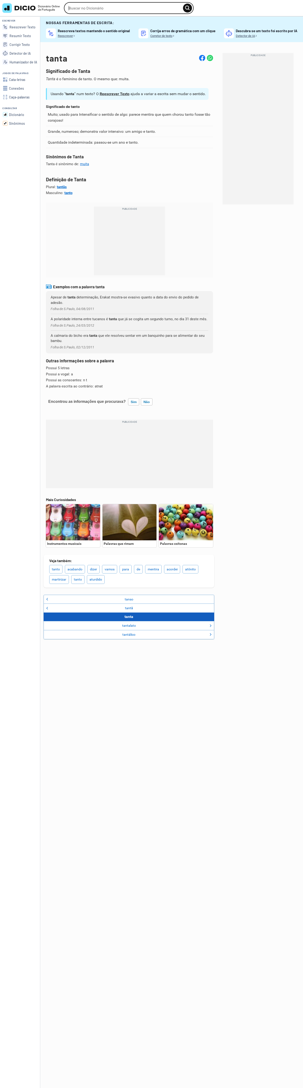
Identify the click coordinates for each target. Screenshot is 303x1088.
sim (134, 402)
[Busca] (187, 8)
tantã (129, 608)
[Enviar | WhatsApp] (210, 58)
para (125, 569)
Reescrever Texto (114, 94)
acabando (74, 569)
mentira (153, 569)
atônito (190, 569)
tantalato (129, 625)
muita (84, 164)
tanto (68, 193)
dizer (93, 569)
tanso (129, 599)
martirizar (59, 579)
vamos (110, 569)
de (138, 569)
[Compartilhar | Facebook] (202, 58)
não (146, 402)
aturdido (95, 579)
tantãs (62, 187)
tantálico (128, 634)
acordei (172, 569)
